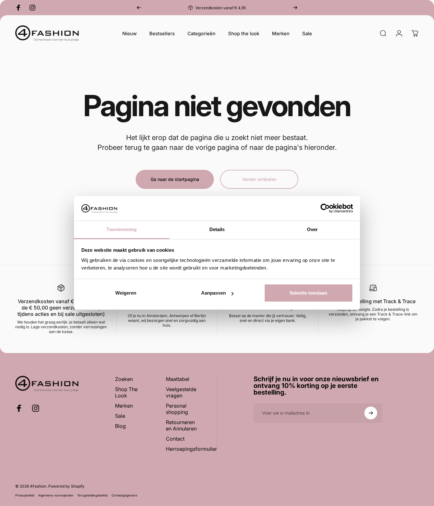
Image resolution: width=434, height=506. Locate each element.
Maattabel (177, 379)
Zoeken (124, 379)
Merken (124, 406)
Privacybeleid (24, 495)
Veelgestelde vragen (181, 392)
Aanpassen (213, 293)
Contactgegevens (124, 495)
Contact (175, 439)
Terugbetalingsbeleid (92, 495)
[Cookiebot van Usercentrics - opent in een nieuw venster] (325, 208)
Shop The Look (126, 392)
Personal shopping (177, 409)
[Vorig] (139, 7)
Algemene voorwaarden (55, 495)
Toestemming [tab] (121, 229)
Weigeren (125, 293)
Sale (120, 416)
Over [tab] (312, 229)
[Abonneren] (370, 413)
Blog (120, 426)
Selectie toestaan (308, 293)
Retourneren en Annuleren (181, 425)
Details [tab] (217, 229)
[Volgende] (295, 7)
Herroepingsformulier (191, 449)
